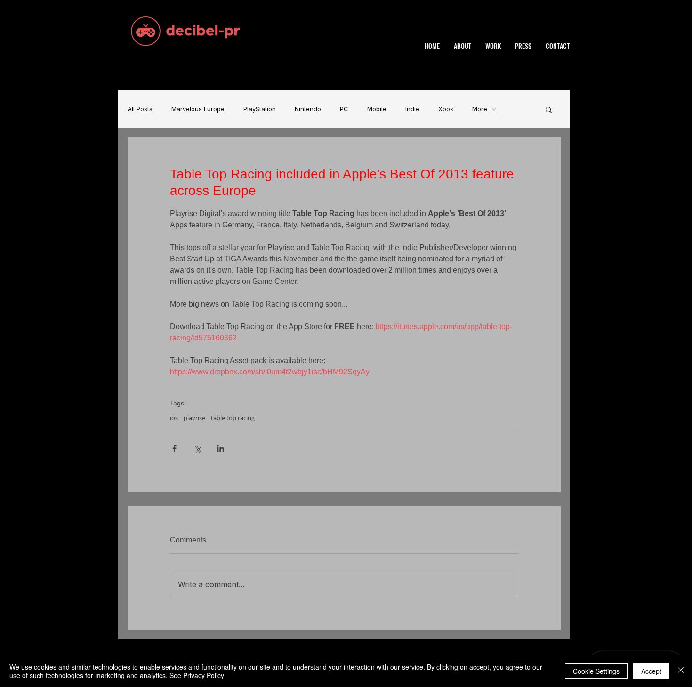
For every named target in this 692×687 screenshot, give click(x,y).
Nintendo (308, 109)
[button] (548, 109)
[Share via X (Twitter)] (197, 448)
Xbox (445, 109)
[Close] (680, 671)
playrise (194, 417)
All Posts (140, 109)
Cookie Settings (596, 671)
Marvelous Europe (198, 109)
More (479, 109)
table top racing (233, 417)
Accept (651, 671)
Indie (412, 109)
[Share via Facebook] (174, 448)
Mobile (376, 109)
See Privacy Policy (196, 675)
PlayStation (259, 109)
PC (344, 109)
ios (174, 417)
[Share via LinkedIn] (220, 448)
